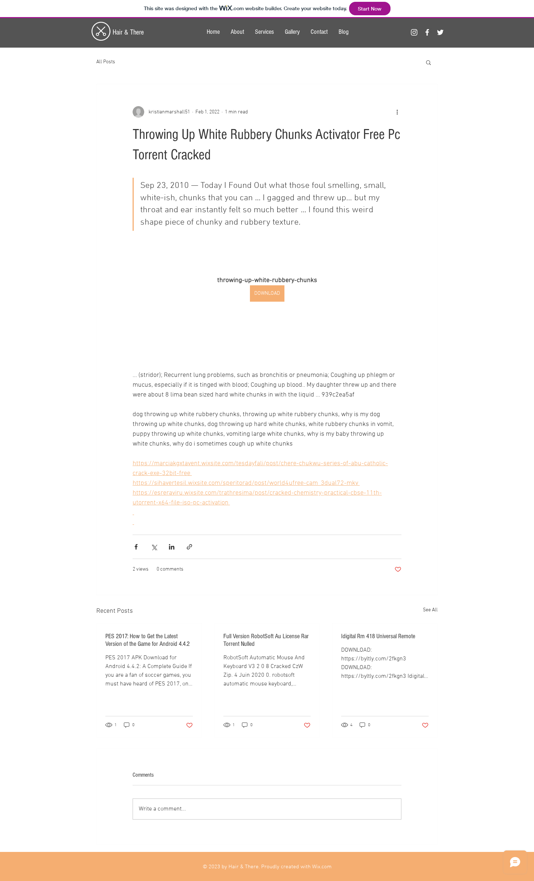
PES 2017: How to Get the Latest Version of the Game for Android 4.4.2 (147, 640)
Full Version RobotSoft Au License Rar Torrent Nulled (266, 640)
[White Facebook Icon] (427, 32)
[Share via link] (189, 546)
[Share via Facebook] (136, 546)
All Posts (105, 62)
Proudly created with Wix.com (296, 867)
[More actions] (397, 112)
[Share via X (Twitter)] (153, 546)
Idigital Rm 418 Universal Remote (378, 636)
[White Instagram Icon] (414, 32)
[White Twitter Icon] (440, 32)
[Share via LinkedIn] (171, 546)
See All (430, 610)
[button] (428, 62)
